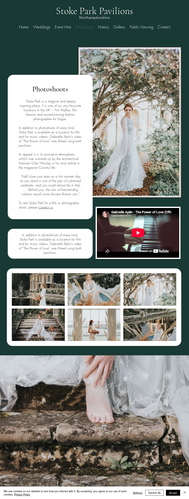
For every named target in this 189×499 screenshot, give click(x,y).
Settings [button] (137, 493)
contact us (46, 207)
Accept (173, 493)
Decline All (154, 493)
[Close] (184, 492)
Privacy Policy (22, 494)
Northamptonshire (94, 17)
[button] (38, 289)
